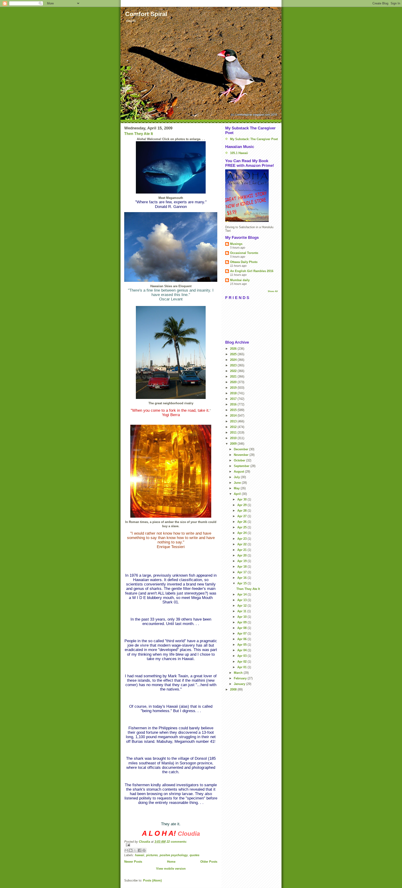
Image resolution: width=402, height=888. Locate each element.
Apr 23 (242, 538)
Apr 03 (242, 656)
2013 (234, 421)
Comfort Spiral (146, 13)
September (242, 466)
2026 (234, 348)
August (239, 471)
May (237, 488)
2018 (234, 393)
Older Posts (208, 861)
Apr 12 (242, 605)
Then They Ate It (138, 134)
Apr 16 (242, 577)
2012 (234, 427)
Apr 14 (242, 594)
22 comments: (177, 841)
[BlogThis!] (130, 850)
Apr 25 (242, 527)
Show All (273, 291)
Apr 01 (242, 667)
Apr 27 (242, 516)
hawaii (139, 855)
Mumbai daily (240, 280)
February (241, 678)
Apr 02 (242, 661)
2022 (234, 371)
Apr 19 (242, 561)
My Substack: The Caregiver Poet (254, 139)
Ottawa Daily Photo (244, 262)
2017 (234, 399)
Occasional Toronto (244, 253)
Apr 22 (242, 544)
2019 (234, 387)
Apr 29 (242, 505)
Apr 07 (242, 633)
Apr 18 (242, 566)
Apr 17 (242, 572)
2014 (234, 415)
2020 (234, 382)
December (241, 449)
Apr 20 (242, 555)
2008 (234, 689)
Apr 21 (242, 550)
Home (171, 861)
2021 (234, 376)
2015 (234, 410)
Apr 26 (242, 521)
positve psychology (174, 855)
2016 (234, 404)
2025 (234, 354)
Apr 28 (242, 510)
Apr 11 (242, 611)
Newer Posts (133, 861)
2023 (234, 365)
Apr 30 (242, 499)
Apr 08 (242, 628)
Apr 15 (242, 583)
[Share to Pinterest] (144, 850)
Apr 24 (242, 533)
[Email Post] (170, 844)
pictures (152, 855)
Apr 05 (242, 644)
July (237, 477)
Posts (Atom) (152, 880)
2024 (234, 360)
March (239, 672)
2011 (234, 432)
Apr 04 (242, 650)
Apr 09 (242, 622)
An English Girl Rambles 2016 (251, 271)
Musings (236, 244)
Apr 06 (242, 639)
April (238, 494)
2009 (234, 443)
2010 (234, 438)
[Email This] (126, 850)
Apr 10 (242, 616)
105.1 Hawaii (239, 153)
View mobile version (171, 868)
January (240, 684)
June (238, 482)
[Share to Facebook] (139, 850)
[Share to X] (135, 850)
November (241, 455)
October (240, 460)
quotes (194, 855)
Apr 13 (242, 600)
